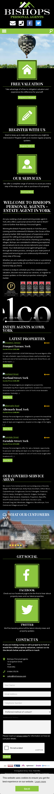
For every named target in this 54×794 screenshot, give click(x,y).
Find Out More (27, 192)
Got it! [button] (27, 789)
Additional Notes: (10, 717)
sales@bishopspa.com (16, 676)
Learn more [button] (40, 781)
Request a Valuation (27, 97)
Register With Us (27, 146)
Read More (7, 366)
